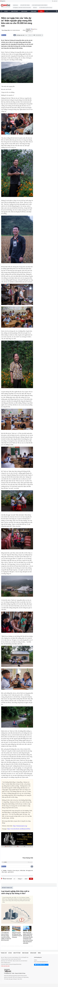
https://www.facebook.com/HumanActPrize (18, 829)
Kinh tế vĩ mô (16, 952)
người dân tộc (11, 872)
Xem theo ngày (8, 878)
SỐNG (41, 11)
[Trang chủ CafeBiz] (1, 11)
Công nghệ (33, 952)
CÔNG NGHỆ (33, 11)
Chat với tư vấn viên (40, 965)
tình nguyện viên (29, 870)
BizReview (15, 5)
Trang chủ (4, 952)
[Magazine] (2, 1)
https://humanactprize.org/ (20, 826)
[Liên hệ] (15, 35)
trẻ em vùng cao (16, 870)
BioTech (35, 7)
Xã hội (10, 952)
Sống (24, 30)
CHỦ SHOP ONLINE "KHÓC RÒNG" (39, 5)
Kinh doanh (25, 952)
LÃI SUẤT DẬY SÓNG (24, 5)
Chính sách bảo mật (5, 966)
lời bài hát (9, 870)
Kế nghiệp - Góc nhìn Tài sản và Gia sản (22, 7)
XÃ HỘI (6, 11)
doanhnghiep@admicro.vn (42, 961)
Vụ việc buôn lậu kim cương (45, 7)
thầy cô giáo (4, 872)
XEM (31, 878)
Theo (17, 862)
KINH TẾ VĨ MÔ (14, 11)
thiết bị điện (22, 870)
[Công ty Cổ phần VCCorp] (8, 971)
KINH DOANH (24, 11)
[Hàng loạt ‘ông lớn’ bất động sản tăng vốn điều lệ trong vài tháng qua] (17, 928)
